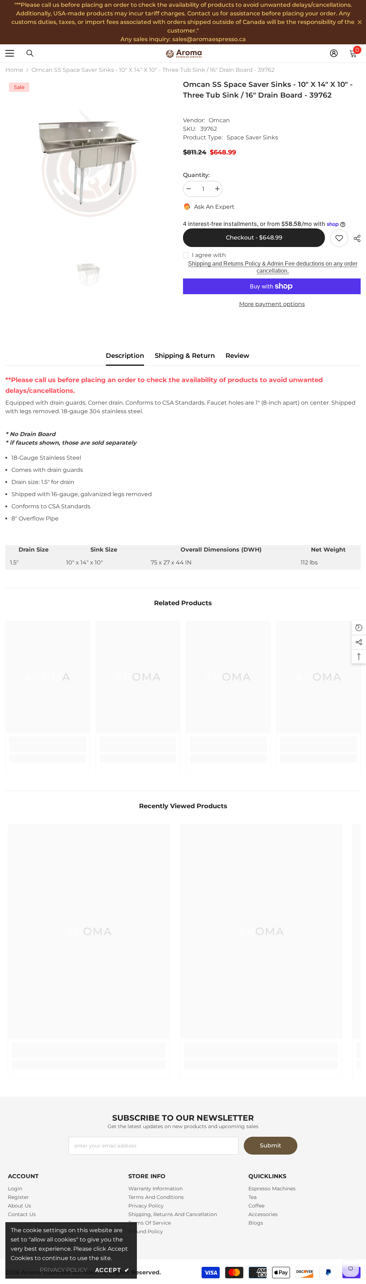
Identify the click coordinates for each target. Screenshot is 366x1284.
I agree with (209, 255)
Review (237, 356)
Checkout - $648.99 (254, 237)
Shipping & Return (185, 356)
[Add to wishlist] (339, 238)
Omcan (219, 120)
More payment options (272, 304)
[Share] (354, 238)
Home (14, 69)
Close (359, 22)
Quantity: (196, 175)
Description (125, 356)
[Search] (30, 53)
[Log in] (333, 53)
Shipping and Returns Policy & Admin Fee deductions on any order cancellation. (272, 267)
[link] (47, 748)
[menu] (9, 53)
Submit (270, 1145)
